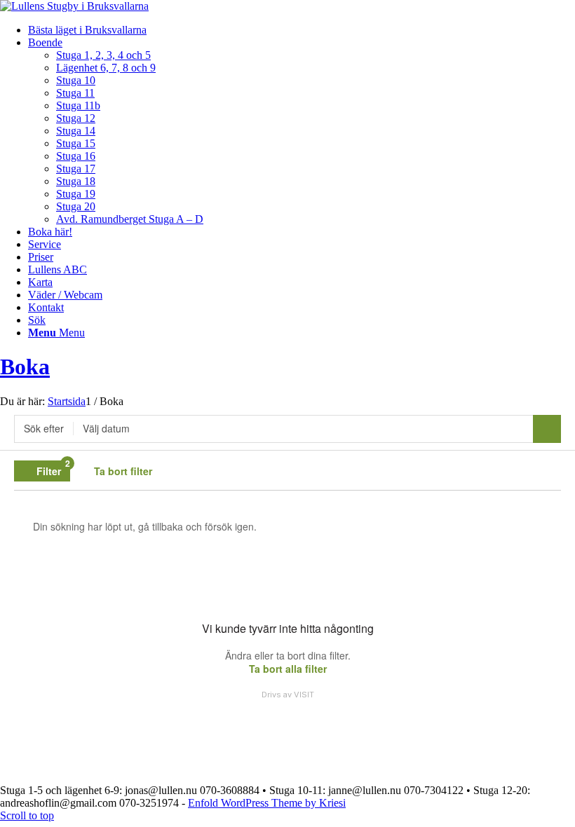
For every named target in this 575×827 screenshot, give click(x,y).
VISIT (304, 694)
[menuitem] (301, 30)
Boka (25, 366)
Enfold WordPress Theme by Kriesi (267, 803)
